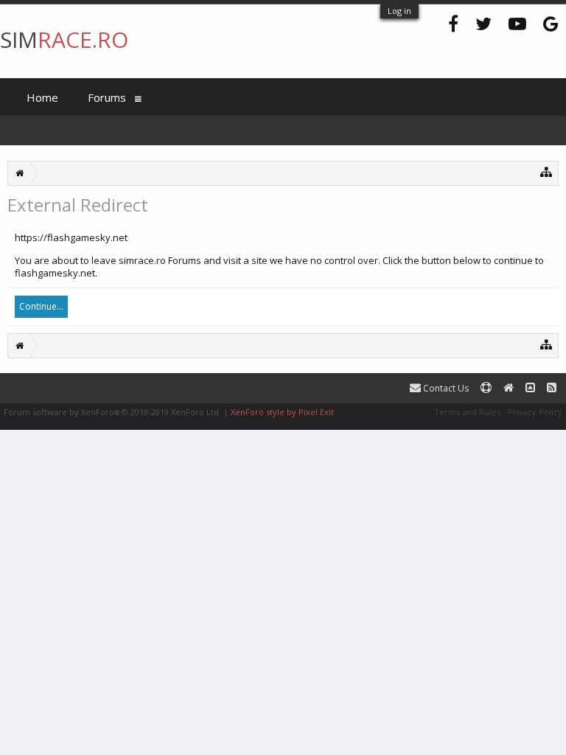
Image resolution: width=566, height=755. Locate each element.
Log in (399, 10)
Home (42, 97)
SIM (64, 39)
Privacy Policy (535, 411)
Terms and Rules (467, 411)
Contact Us (445, 388)
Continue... (41, 306)
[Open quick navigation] (546, 171)
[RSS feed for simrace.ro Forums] (551, 388)
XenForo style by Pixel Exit (282, 411)
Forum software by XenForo (112, 411)
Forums (107, 97)
